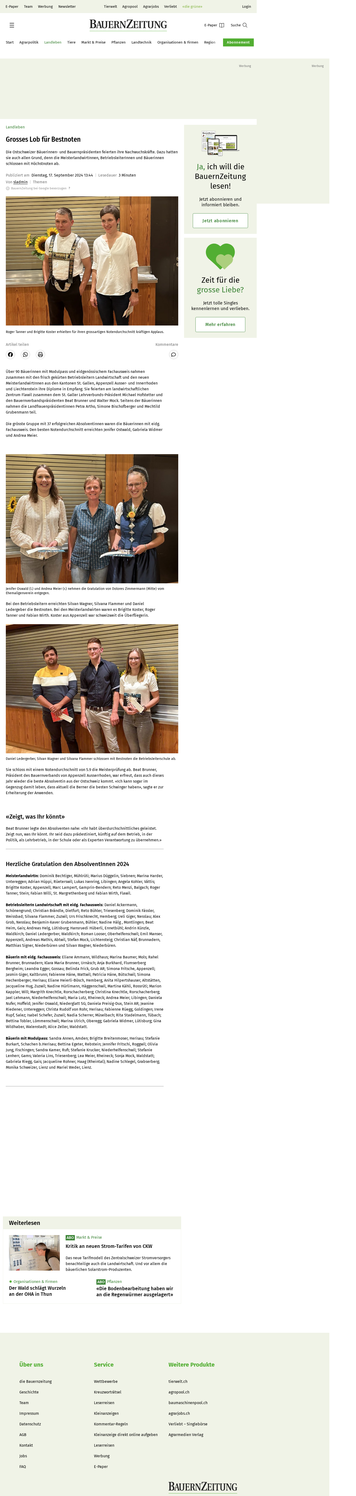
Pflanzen (118, 42)
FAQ (22, 1466)
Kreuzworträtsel (107, 1392)
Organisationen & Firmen (177, 42)
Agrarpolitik (29, 42)
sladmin (20, 182)
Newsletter (67, 6)
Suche (236, 25)
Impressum (29, 1413)
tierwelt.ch (178, 1381)
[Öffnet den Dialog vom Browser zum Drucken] (40, 354)
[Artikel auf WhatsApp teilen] (25, 354)
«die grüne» (192, 6)
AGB (22, 1434)
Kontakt (26, 1445)
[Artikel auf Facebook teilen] (10, 354)
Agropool (130, 6)
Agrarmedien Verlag (186, 1434)
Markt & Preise (93, 42)
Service (104, 1365)
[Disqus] (92, 1150)
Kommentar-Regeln (111, 1424)
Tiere (71, 42)
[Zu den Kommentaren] (173, 354)
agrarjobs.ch (179, 1413)
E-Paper (12, 6)
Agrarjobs (151, 6)
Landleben (53, 42)
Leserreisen (104, 1402)
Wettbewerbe (106, 1381)
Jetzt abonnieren (220, 220)
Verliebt (170, 6)
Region (210, 42)
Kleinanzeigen (106, 1413)
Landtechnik (142, 42)
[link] (120, 1246)
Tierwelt (110, 6)
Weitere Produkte (192, 1365)
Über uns (31, 1365)
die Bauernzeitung (35, 1381)
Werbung (45, 6)
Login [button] (246, 6)
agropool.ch (179, 1392)
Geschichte (29, 1392)
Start (10, 42)
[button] (12, 25)
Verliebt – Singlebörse (188, 1424)
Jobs (23, 1456)
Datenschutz (30, 1424)
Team (28, 6)
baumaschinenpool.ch (188, 1402)
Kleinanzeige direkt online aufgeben (126, 1434)
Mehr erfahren (220, 324)
